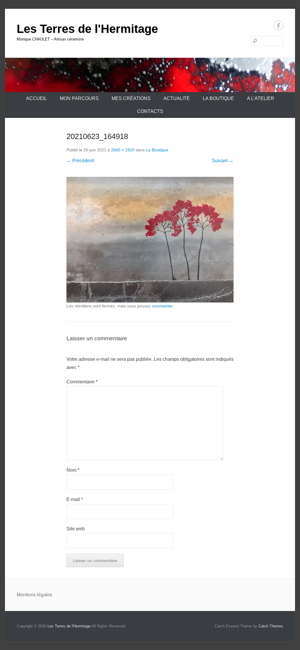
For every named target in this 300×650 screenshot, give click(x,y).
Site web (76, 528)
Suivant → (222, 160)
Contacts (150, 111)
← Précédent (80, 160)
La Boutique (218, 98)
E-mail (75, 499)
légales (44, 594)
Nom (73, 470)
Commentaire (82, 381)
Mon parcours (79, 98)
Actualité (176, 98)
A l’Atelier (260, 98)
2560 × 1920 (122, 150)
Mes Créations (131, 98)
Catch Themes (270, 626)
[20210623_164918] (150, 239)
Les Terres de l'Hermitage (87, 28)
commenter (162, 306)
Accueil (36, 98)
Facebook (278, 25)
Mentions (27, 594)
